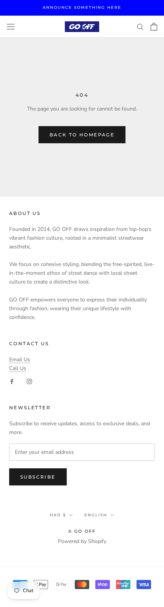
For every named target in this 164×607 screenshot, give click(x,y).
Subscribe (38, 477)
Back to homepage (82, 135)
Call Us (17, 368)
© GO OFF (82, 531)
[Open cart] (154, 26)
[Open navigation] (10, 27)
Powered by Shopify (82, 541)
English (95, 515)
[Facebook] (11, 381)
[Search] (140, 26)
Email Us (19, 359)
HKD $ (58, 515)
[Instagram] (29, 381)
